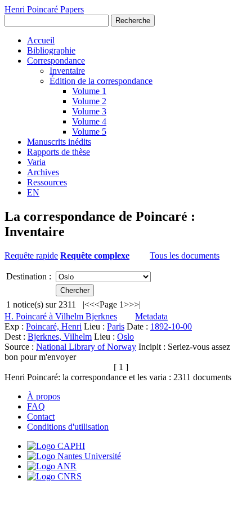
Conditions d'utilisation (68, 426)
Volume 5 (89, 131)
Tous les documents (184, 255)
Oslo (125, 336)
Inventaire (67, 70)
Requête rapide (31, 255)
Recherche (132, 20)
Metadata (151, 316)
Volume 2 (89, 101)
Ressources (47, 182)
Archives (43, 172)
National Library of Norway (86, 347)
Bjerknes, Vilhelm (60, 336)
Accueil (41, 40)
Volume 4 (89, 121)
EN (33, 192)
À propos (43, 396)
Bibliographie (51, 50)
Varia (36, 162)
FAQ (36, 406)
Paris (115, 326)
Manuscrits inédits (59, 141)
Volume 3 (89, 111)
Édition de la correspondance (101, 81)
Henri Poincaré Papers (44, 9)
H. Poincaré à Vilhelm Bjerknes (61, 316)
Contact (41, 416)
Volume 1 (89, 91)
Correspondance (56, 60)
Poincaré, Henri (54, 326)
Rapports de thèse (58, 152)
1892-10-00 (171, 326)
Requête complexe (94, 255)
